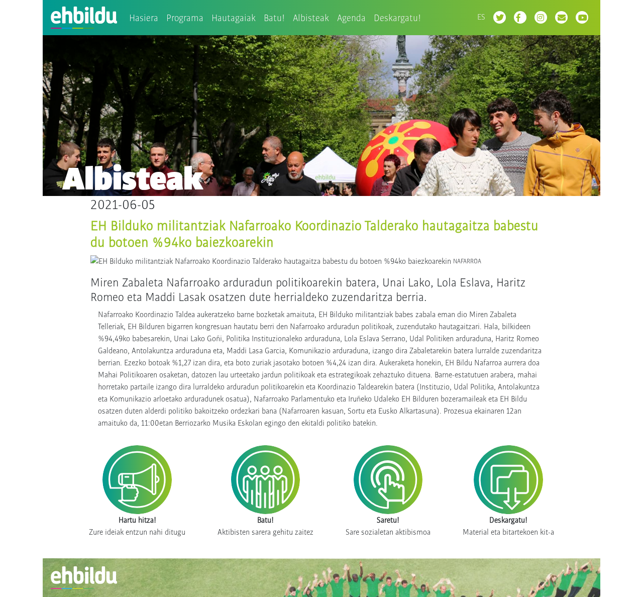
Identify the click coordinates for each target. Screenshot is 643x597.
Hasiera (143, 18)
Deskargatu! (397, 18)
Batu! (274, 18)
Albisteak (311, 18)
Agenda (351, 18)
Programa (184, 18)
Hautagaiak (233, 18)
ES (481, 17)
